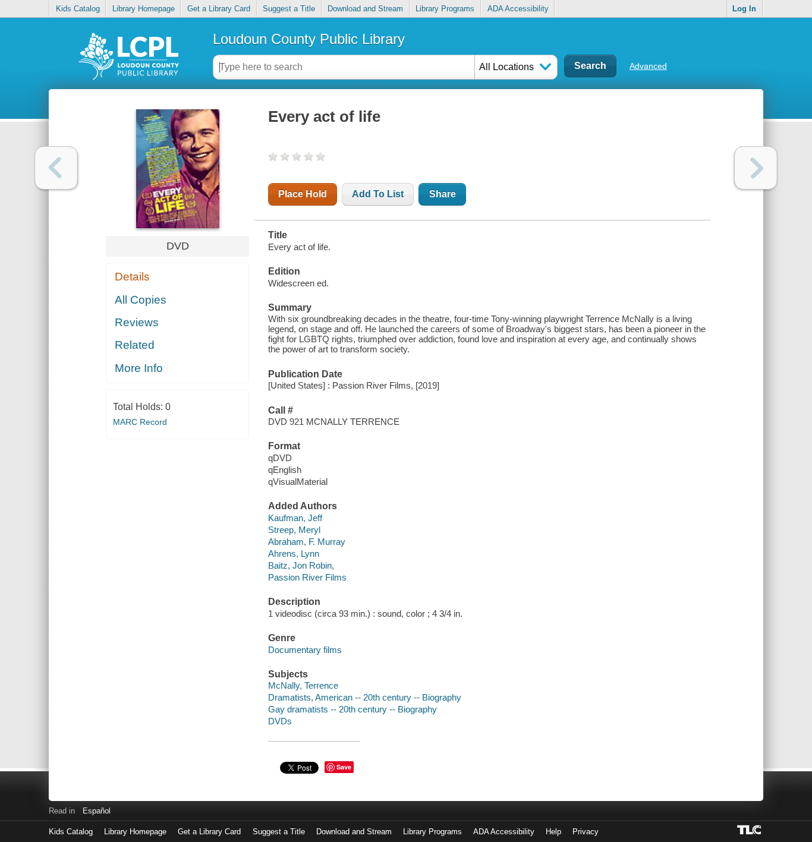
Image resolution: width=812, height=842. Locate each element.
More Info (139, 368)
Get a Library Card (218, 8)
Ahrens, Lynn (293, 553)
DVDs (280, 721)
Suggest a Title (289, 8)
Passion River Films (307, 577)
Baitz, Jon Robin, (301, 565)
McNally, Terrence (303, 685)
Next (756, 168)
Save (343, 766)
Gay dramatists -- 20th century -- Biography (352, 709)
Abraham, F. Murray (306, 542)
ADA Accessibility (518, 8)
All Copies (140, 300)
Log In (744, 8)
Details (132, 276)
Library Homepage (143, 8)
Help (553, 831)
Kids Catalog (78, 8)
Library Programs (445, 8)
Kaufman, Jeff (295, 518)
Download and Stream (365, 8)
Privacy (585, 831)
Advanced (648, 66)
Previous (56, 168)
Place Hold (302, 194)
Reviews (137, 322)
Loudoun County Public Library (309, 39)
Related (135, 345)
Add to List (378, 194)
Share (442, 194)
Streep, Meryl (294, 530)
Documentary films (305, 650)
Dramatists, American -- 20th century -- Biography (364, 697)
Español (97, 810)
